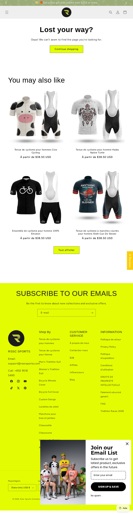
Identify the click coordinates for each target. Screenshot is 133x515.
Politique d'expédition (107, 356)
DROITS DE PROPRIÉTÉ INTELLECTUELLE (110, 381)
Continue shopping (66, 49)
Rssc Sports (25, 499)
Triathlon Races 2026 (112, 411)
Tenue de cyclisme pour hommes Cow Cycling (35, 151)
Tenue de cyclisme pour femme (49, 352)
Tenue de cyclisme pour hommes (49, 341)
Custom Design (47, 399)
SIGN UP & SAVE (108, 487)
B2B (72, 357)
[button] (127, 3)
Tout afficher (66, 250)
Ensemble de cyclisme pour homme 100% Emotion (35, 232)
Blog (72, 379)
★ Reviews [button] (130, 260)
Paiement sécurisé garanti (111, 394)
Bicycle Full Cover (49, 392)
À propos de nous (79, 343)
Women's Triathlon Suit (49, 371)
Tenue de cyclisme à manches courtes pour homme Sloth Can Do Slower (97, 232)
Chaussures (45, 432)
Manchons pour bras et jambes (47, 416)
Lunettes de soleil (49, 406)
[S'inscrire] (92, 313)
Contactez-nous (79, 350)
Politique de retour (111, 339)
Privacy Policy (108, 346)
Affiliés (74, 365)
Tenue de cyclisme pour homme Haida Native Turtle (97, 151)
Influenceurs (77, 372)
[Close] (127, 444)
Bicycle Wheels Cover (47, 382)
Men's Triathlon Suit (50, 361)
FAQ (103, 403)
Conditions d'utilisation (107, 367)
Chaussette (45, 425)
